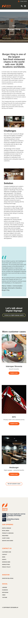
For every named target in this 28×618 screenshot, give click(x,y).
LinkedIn (4, 587)
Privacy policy (6, 567)
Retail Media (5, 530)
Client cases (6, 538)
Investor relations (7, 578)
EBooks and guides (7, 540)
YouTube (4, 597)
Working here (6, 562)
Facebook (5, 589)
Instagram (5, 592)
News (3, 557)
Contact (4, 554)
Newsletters (6, 564)
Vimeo (3, 594)
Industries (5, 535)
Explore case (14, 373)
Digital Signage (6, 528)
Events (4, 559)
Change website (23, 1)
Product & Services (7, 533)
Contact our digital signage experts (14, 315)
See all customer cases (14, 483)
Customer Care (6, 552)
